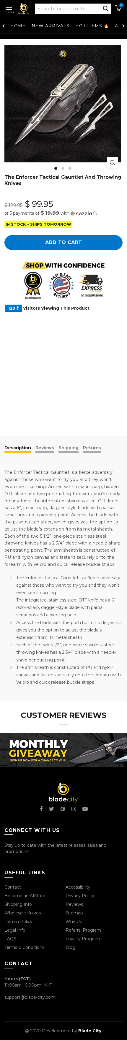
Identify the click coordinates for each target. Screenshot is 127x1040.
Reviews (44, 447)
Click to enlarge (112, 162)
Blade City (89, 1030)
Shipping (68, 447)
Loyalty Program (83, 938)
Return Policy (18, 921)
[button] (63, 213)
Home (18, 26)
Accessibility (78, 887)
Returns (92, 447)
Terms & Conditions (24, 947)
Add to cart (63, 242)
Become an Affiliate (24, 895)
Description (17, 447)
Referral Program (83, 930)
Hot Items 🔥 (92, 26)
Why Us (74, 921)
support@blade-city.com (29, 997)
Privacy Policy (80, 895)
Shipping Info (18, 904)
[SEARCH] (106, 8)
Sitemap (74, 913)
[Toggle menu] (9, 7)
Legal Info (14, 930)
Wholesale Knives (22, 913)
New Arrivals (50, 26)
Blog (70, 947)
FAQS (10, 938)
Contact (12, 887)
